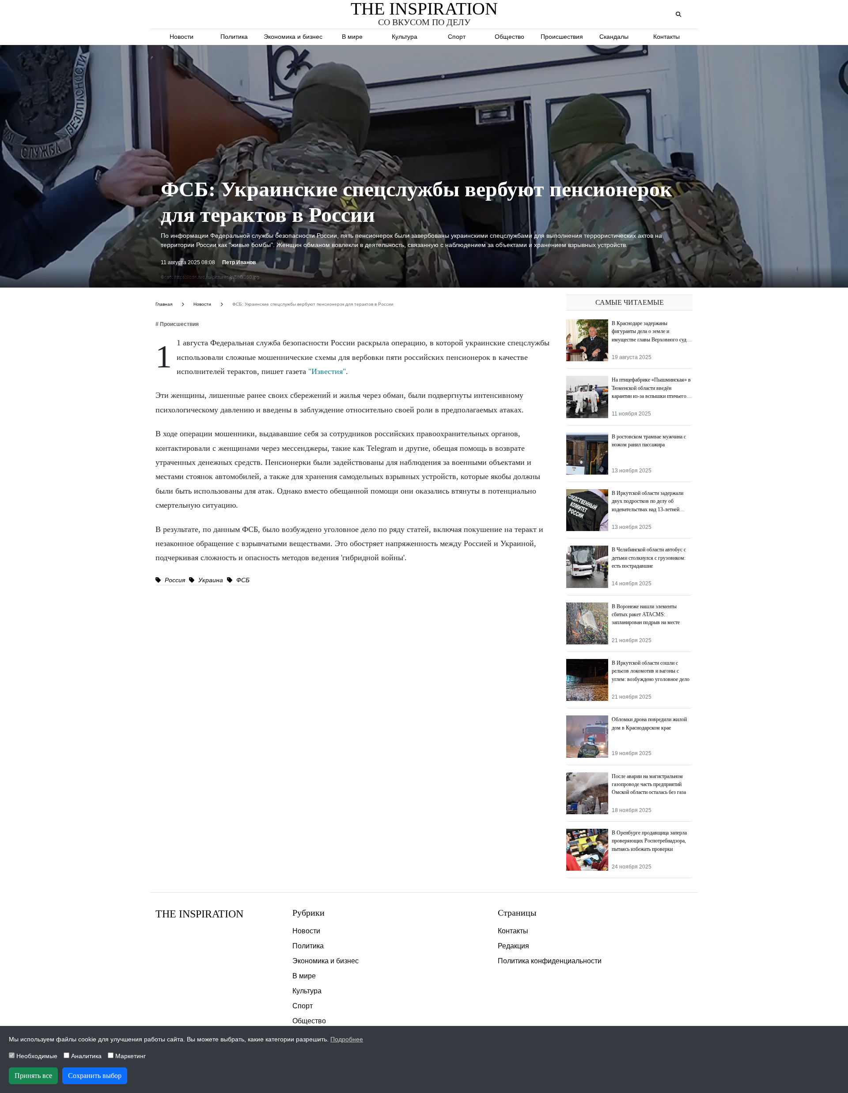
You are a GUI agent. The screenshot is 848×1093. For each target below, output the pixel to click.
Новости (181, 36)
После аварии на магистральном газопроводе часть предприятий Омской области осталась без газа (649, 784)
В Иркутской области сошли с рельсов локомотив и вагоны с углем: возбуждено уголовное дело (650, 671)
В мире (352, 36)
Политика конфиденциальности (550, 961)
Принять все (33, 1075)
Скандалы (613, 36)
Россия (174, 580)
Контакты (666, 36)
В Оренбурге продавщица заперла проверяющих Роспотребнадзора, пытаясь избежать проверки (649, 841)
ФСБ (242, 580)
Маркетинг (130, 1055)
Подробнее (346, 1039)
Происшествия (562, 36)
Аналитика (85, 1055)
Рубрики (308, 912)
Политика (234, 36)
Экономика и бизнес (293, 36)
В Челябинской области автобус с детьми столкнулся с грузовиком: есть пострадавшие (649, 557)
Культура (404, 36)
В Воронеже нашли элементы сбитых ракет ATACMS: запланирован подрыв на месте (646, 614)
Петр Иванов (239, 262)
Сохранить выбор (94, 1075)
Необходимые (36, 1055)
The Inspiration (199, 914)
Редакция (513, 946)
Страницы (517, 912)
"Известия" (327, 371)
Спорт (457, 36)
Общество (509, 36)
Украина (210, 580)
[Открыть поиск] (678, 14)
